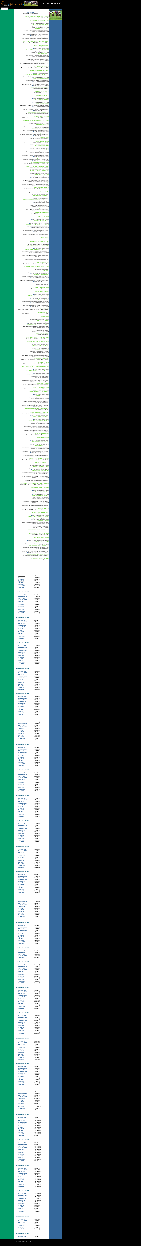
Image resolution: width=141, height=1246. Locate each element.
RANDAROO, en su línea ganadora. (41, 45)
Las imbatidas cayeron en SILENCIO (41, 299)
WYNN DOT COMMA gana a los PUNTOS (40, 303)
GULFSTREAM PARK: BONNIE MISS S (40, 504)
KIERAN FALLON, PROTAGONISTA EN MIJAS (39, 533)
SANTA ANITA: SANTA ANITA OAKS (41, 358)
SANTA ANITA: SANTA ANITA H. (42, 524)
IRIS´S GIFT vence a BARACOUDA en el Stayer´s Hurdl (37, 224)
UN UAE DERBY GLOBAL (43, 53)
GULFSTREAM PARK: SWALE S (42, 349)
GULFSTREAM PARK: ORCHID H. (41, 187)
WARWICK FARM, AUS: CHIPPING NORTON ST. (38, 516)
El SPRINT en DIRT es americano (42, 28)
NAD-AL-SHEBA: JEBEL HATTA (42, 491)
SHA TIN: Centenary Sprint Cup (42, 362)
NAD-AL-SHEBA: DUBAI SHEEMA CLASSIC (39, 87)
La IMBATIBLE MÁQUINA (43, 312)
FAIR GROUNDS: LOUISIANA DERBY (41, 479)
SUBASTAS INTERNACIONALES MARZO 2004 (39, 545)
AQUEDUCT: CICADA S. (43, 208)
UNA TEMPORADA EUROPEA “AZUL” (40, 128)
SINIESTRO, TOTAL (44, 178)
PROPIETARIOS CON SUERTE (42, 124)
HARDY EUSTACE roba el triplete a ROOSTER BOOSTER (37, 253)
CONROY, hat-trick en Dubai (43, 429)
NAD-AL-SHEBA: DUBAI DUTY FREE (41, 78)
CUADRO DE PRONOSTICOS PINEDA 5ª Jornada (38, 112)
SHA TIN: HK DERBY (44, 191)
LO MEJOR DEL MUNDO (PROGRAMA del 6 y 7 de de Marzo (36, 549)
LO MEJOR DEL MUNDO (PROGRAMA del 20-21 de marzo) (36, 266)
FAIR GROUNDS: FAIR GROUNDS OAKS (40, 499)
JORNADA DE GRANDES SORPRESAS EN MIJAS (38, 420)
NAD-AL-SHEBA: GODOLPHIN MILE (41, 99)
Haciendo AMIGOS (45, 316)
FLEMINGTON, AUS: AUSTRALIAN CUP (40, 470)
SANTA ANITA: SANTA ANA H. (42, 95)
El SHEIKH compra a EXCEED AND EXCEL (40, 287)
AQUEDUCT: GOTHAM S (43, 216)
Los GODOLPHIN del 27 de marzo (42, 291)
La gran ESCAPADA (44, 308)
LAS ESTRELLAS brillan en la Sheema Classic (39, 32)
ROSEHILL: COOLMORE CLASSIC (41, 220)
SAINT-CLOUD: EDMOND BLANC (41, 66)
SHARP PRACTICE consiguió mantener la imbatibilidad (37, 49)
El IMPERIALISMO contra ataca (42, 445)
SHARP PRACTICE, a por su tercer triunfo (40, 133)
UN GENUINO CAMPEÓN (43, 183)
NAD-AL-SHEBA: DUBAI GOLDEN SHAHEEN (39, 82)
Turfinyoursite (28, 1241)
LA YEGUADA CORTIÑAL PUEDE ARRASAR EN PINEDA (37, 374)
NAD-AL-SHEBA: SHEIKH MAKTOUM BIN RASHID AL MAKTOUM (34, 483)
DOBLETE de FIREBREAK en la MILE (41, 57)
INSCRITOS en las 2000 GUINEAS (42, 379)
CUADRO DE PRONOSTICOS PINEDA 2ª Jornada (38, 529)
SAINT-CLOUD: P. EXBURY (43, 520)
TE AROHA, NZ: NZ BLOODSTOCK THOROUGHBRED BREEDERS (34, 366)
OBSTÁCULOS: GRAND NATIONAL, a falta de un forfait (37, 16)
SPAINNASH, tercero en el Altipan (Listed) (40, 283)
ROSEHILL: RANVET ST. (43, 228)
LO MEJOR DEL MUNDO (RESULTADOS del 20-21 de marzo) (36, 199)
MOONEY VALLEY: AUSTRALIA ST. (41, 233)
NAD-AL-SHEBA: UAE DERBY (42, 103)
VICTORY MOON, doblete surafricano (41, 449)
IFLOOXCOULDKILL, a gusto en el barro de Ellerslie (38, 554)
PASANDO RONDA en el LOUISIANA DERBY (39, 412)
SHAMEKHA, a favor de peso (43, 153)
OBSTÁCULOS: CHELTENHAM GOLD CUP (39, 241)
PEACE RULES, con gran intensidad (41, 537)
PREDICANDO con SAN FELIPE (42, 278)
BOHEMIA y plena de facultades (42, 141)
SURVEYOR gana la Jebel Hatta (42, 433)
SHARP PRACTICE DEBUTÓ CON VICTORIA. (39, 558)
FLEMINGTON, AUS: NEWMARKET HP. (40, 512)
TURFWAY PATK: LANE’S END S (42, 212)
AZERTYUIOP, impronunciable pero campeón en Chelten (37, 245)
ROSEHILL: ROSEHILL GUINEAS (41, 116)
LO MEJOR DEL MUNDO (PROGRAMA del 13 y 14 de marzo (36, 404)
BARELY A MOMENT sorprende (42, 383)
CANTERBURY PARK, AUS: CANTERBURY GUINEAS (37, 341)
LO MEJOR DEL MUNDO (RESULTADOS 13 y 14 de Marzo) (36, 337)
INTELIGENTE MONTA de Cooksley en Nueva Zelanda (38, 324)
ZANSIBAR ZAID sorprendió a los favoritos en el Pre (38, 295)
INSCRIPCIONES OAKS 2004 (42, 258)
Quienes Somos (19, 1241)
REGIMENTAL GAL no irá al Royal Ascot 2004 (39, 170)
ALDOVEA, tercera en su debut (42, 395)
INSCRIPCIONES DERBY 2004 (42, 262)
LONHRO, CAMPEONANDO (43, 399)
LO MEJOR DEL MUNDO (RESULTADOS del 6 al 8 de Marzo (36, 474)
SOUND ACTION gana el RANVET (42, 174)
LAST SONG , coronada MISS (43, 437)
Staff (24, 1241)
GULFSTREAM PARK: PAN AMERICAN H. (40, 195)
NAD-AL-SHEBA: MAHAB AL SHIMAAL (40, 495)
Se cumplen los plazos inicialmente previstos (40, 158)
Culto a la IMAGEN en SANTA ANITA (41, 416)
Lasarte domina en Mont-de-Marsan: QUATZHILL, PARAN (37, 408)
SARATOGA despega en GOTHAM (42, 145)
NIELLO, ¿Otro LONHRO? (43, 320)
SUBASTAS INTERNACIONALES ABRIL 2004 (39, 20)
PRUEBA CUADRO (45, 237)
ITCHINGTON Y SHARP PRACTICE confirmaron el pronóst (36, 166)
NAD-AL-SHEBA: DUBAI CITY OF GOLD (40, 487)
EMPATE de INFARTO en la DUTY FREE (40, 24)
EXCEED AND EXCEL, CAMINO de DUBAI (40, 466)
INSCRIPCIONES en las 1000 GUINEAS (40, 387)
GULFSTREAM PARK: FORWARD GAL (40, 345)
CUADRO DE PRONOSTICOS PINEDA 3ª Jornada (38, 391)
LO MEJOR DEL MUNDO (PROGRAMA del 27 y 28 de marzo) (36, 120)
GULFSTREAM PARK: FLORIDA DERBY (40, 354)
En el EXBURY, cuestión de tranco (42, 454)
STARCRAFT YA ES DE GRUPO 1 (42, 462)
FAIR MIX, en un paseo (44, 424)
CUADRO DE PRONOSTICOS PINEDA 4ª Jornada (38, 203)
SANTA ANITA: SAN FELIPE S (42, 333)
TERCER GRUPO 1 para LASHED (42, 541)
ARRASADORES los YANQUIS (42, 62)
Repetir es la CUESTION (44, 149)
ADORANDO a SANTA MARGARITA (41, 274)
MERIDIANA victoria (44, 137)
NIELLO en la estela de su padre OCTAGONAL (39, 70)
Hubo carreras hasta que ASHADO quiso (40, 441)
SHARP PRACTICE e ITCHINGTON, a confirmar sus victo (37, 249)
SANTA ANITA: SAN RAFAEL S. (42, 508)
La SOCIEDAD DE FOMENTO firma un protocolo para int (37, 370)
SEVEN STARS (46, 270)
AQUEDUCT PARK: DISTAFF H (42, 91)
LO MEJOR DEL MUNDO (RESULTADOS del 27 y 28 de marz (36, 74)
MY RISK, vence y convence (43, 37)
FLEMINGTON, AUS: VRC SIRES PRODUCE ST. (39, 458)
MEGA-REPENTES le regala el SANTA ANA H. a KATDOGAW (36, 41)
